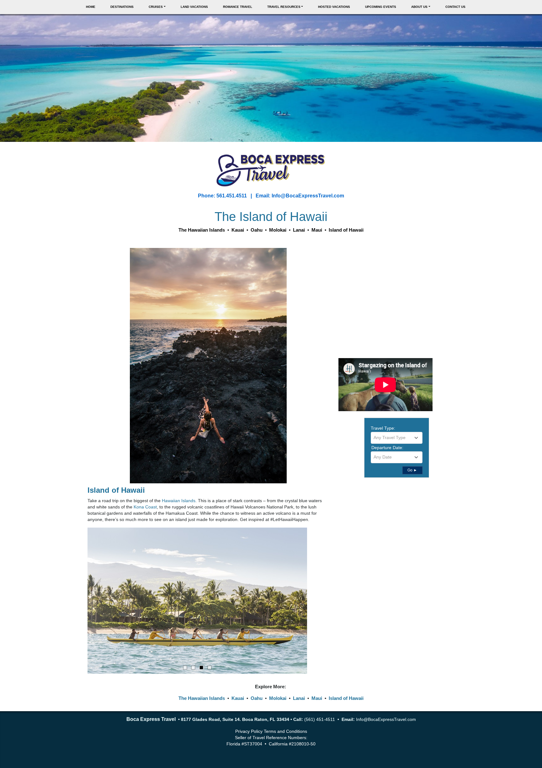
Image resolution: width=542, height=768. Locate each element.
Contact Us (455, 6)
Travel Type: (383, 428)
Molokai (277, 698)
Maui (316, 698)
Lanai (299, 698)
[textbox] (396, 437)
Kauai (237, 698)
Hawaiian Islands (178, 500)
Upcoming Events (380, 6)
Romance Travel (237, 6)
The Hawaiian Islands (201, 698)
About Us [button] (419, 6)
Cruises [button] (156, 6)
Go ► (412, 470)
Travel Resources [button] (283, 6)
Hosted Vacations (334, 6)
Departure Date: (387, 447)
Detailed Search (386, 469)
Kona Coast (145, 506)
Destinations (122, 6)
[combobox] (396, 438)
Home (90, 6)
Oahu (257, 698)
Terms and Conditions (285, 731)
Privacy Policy (249, 731)
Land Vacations (194, 6)
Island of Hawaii (116, 490)
